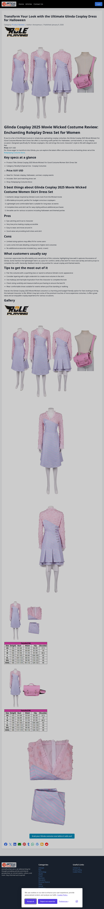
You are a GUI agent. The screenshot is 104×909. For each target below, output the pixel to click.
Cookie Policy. (62, 895)
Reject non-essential (47, 901)
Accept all (30, 901)
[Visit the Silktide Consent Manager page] (76, 901)
